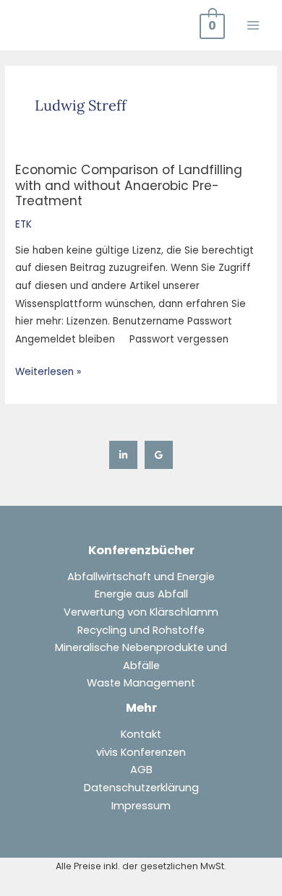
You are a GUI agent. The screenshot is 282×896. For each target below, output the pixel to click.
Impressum (141, 805)
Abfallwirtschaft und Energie (141, 576)
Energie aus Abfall (141, 594)
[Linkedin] (123, 455)
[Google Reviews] (159, 455)
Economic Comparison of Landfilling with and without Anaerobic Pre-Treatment (128, 185)
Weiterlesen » (48, 371)
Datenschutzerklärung (141, 787)
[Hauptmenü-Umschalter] (253, 25)
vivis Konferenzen (141, 752)
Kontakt (141, 734)
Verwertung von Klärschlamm (141, 612)
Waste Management (141, 683)
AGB (141, 769)
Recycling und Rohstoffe (141, 630)
